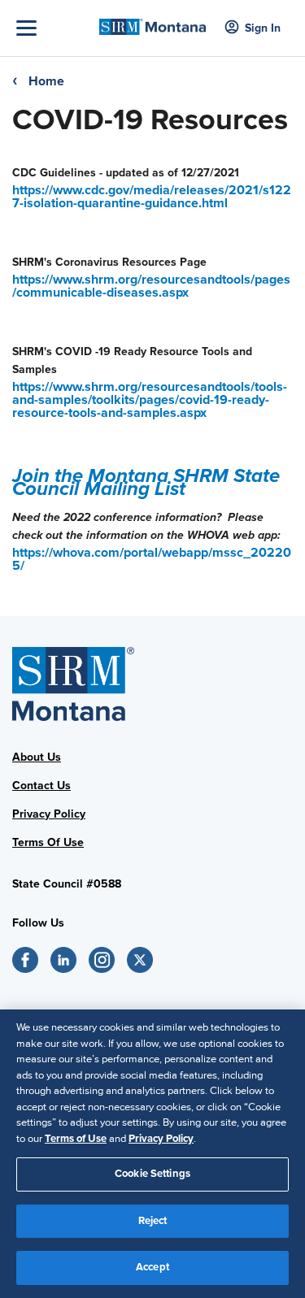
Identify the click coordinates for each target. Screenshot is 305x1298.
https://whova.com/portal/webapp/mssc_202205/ (151, 559)
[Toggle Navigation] (53, 28)
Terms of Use (76, 1138)
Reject (153, 1220)
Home (46, 81)
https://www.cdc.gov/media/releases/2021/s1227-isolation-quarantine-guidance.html (151, 197)
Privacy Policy (48, 814)
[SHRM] (152, 22)
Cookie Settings (152, 1173)
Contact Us (41, 785)
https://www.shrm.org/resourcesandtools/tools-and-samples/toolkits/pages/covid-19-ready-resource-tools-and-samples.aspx (149, 399)
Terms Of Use (48, 842)
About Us (36, 757)
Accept (152, 1267)
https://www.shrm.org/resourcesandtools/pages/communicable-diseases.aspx (151, 286)
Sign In (263, 28)
